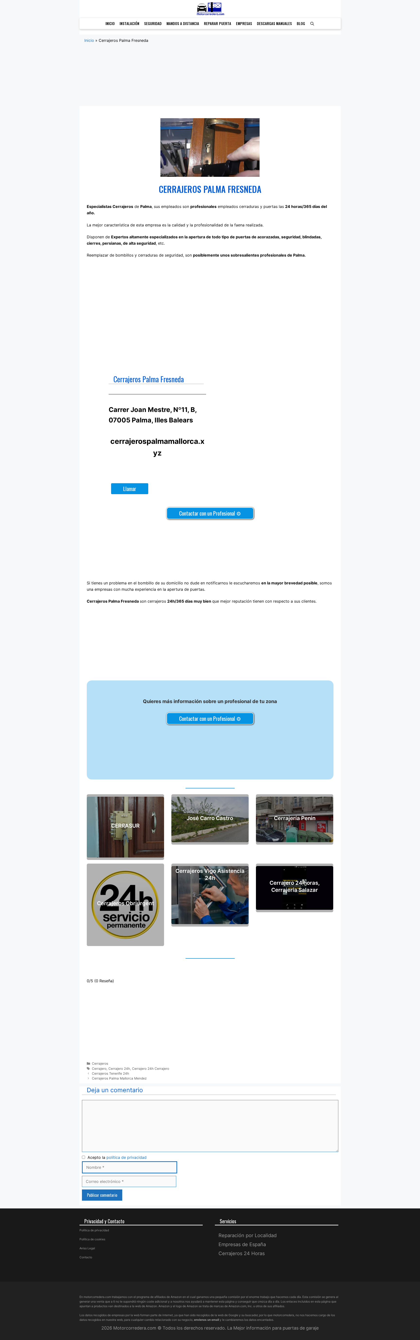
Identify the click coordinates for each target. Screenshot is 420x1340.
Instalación (129, 23)
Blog (301, 23)
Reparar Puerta (217, 23)
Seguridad (153, 23)
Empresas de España (242, 1244)
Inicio (110, 23)
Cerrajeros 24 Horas (242, 1253)
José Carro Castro (210, 818)
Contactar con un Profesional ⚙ (210, 513)
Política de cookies (92, 1239)
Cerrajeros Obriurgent (125, 903)
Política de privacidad (94, 1230)
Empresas (244, 23)
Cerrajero (99, 1069)
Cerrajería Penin (294, 818)
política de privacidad (126, 1157)
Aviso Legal (87, 1248)
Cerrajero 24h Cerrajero (150, 1069)
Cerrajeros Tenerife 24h (110, 1073)
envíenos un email (206, 1320)
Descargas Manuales (274, 23)
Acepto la (116, 1157)
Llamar (129, 488)
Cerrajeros (100, 1063)
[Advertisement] (210, 80)
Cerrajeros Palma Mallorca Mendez (119, 1078)
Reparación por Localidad (248, 1235)
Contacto (85, 1257)
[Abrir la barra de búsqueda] (312, 23)
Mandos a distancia (182, 23)
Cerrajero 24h (119, 1069)
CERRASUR (125, 825)
